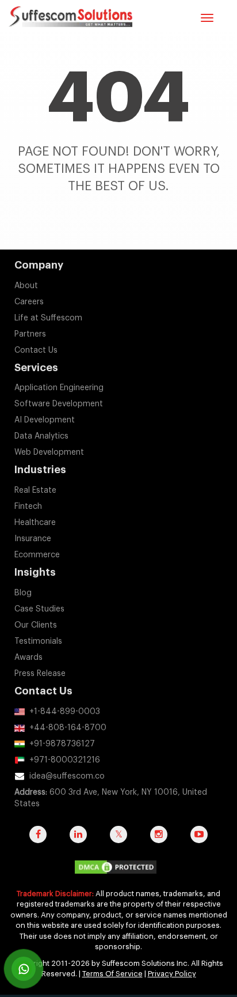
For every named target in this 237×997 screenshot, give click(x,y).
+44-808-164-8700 (67, 728)
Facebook (38, 840)
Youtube (199, 840)
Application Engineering (59, 388)
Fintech (28, 507)
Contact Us (36, 350)
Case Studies (39, 609)
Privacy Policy (172, 973)
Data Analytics (41, 436)
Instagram (158, 840)
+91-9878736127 (62, 744)
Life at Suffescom (48, 318)
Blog (23, 593)
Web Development (49, 452)
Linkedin (78, 840)
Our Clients (35, 625)
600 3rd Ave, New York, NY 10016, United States (110, 798)
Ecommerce (37, 555)
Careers (29, 302)
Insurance (32, 539)
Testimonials (38, 641)
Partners (30, 334)
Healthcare (35, 523)
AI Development (44, 420)
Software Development (58, 404)
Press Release (40, 674)
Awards (28, 658)
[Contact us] (24, 969)
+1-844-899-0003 (64, 712)
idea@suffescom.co (67, 776)
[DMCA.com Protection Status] (118, 870)
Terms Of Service (112, 973)
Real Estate (35, 490)
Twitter (118, 840)
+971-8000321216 (64, 760)
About (26, 286)
